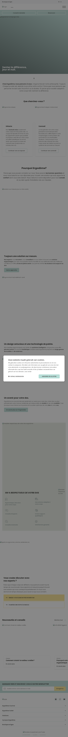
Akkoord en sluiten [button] (49, 376)
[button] (16, 376)
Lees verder (28, 371)
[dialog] (34, 369)
